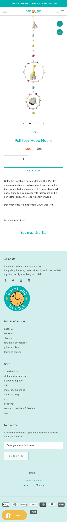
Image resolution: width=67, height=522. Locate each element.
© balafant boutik (33, 480)
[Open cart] (62, 11)
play (6, 399)
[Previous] (23, 123)
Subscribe (16, 456)
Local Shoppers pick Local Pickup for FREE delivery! (33, 3)
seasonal (9, 403)
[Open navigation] (5, 11)
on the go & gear (13, 394)
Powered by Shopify (33, 485)
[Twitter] (13, 280)
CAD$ (32, 473)
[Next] (43, 123)
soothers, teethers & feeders (19, 408)
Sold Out (33, 171)
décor (7, 385)
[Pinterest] (29, 280)
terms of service (12, 352)
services (8, 333)
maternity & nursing (14, 389)
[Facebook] (5, 280)
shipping (8, 338)
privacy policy (11, 347)
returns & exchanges (15, 342)
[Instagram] (21, 280)
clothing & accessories (16, 376)
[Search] (56, 11)
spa (6, 413)
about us (9, 328)
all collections (11, 371)
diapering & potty (13, 380)
